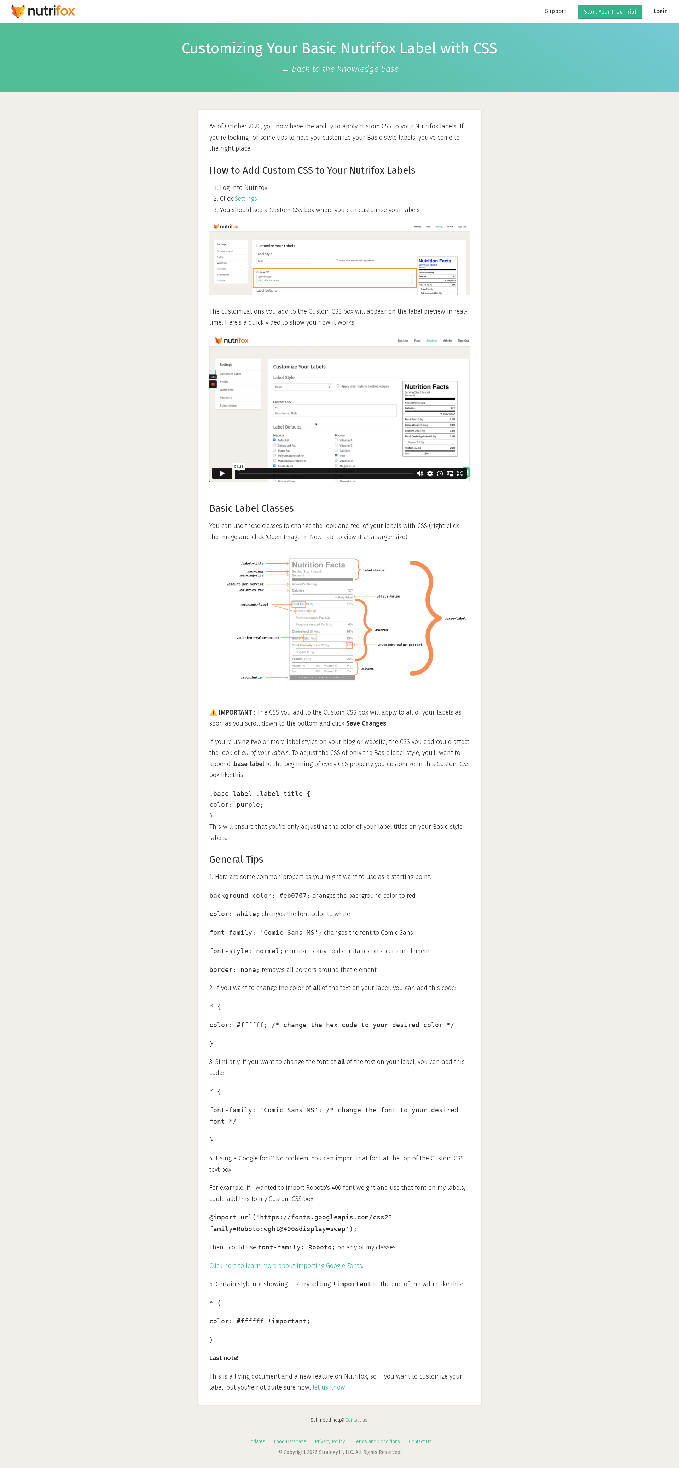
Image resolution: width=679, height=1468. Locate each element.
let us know (329, 1387)
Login (661, 11)
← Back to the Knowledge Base (340, 69)
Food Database (290, 1442)
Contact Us (420, 1442)
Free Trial (610, 11)
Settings (246, 199)
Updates (256, 1442)
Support (555, 11)
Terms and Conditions (377, 1442)
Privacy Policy (330, 1442)
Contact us (356, 1420)
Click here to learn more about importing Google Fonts (285, 1266)
